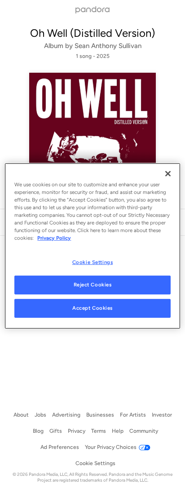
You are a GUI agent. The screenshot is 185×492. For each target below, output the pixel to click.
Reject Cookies (93, 284)
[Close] (168, 174)
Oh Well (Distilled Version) (92, 33)
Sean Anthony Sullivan (108, 46)
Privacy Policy (54, 238)
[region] (92, 246)
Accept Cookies (92, 308)
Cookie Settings (92, 262)
